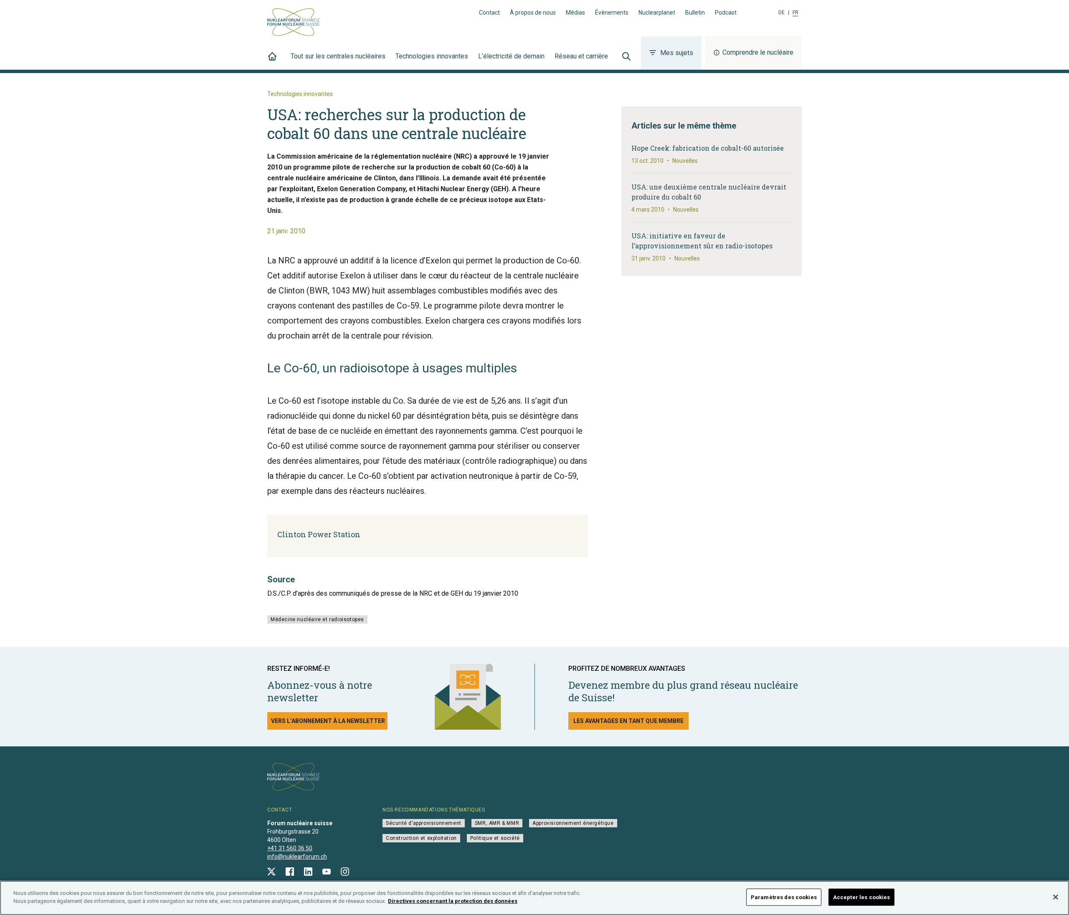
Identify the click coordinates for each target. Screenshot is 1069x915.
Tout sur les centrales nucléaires (338, 56)
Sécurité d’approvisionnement (423, 823)
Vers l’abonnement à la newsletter (328, 721)
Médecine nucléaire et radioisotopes (317, 619)
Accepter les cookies (861, 897)
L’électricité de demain (511, 56)
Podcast (726, 12)
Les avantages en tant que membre (628, 721)
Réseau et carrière (581, 56)
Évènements (611, 12)
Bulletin (695, 12)
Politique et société (495, 838)
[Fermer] (1055, 897)
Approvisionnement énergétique (572, 823)
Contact (489, 12)
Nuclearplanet (656, 12)
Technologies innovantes (431, 56)
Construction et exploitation (421, 838)
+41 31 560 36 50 (289, 848)
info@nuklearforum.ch (297, 856)
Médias (575, 12)
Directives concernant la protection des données (452, 901)
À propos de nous (533, 12)
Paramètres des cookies (784, 897)
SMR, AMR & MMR (497, 823)
